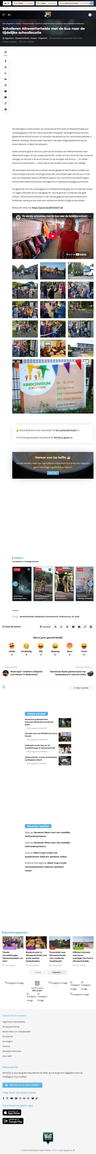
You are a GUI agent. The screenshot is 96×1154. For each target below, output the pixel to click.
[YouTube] (11, 1098)
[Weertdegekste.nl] (48, 15)
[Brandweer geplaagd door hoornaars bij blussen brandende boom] (65, 723)
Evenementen (10, 948)
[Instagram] (20, 1098)
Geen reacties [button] (82, 688)
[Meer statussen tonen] (91, 3)
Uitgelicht (42, 38)
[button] (4, 15)
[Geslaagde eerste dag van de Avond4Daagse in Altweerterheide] (65, 748)
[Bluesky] (32, 1098)
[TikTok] (36, 1098)
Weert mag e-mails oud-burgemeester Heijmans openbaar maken (45, 867)
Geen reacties (11, 42)
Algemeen (9, 38)
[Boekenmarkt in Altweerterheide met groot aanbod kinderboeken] (36, 942)
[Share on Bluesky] (5, 91)
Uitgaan (31, 948)
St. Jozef (75, 616)
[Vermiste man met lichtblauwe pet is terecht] (65, 737)
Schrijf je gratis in (63, 437)
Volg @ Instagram (37, 989)
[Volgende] (90, 583)
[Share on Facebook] (5, 61)
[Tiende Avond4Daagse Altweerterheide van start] (12, 942)
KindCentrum (65, 616)
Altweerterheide (22, 38)
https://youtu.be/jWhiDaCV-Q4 (47, 207)
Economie (78, 948)
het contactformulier (66, 430)
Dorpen (34, 38)
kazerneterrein (51, 616)
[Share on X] (5, 67)
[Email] (5, 97)
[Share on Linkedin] (5, 79)
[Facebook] (3, 1098)
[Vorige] (15, 583)
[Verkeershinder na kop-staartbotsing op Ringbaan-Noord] (65, 760)
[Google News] (16, 1098)
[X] (7, 1098)
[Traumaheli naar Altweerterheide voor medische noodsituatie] (59, 942)
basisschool (39, 616)
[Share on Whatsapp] (5, 73)
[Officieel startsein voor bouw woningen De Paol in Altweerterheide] (83, 942)
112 (53, 948)
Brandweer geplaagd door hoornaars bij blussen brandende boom (39, 722)
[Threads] (28, 1098)
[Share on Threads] (5, 85)
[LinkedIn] (24, 1098)
